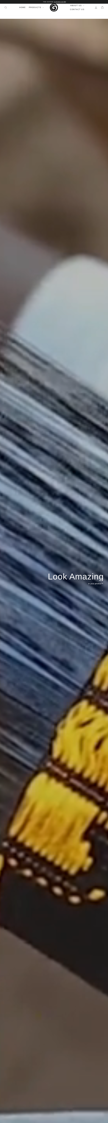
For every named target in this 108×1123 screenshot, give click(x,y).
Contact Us (77, 9)
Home (22, 7)
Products (35, 7)
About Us (76, 5)
